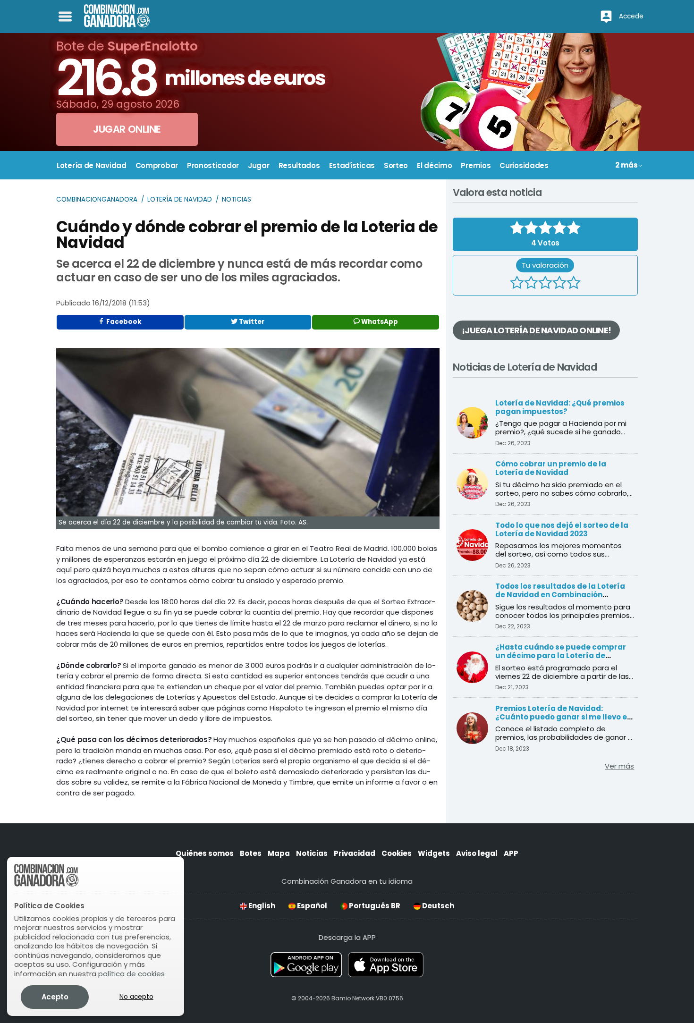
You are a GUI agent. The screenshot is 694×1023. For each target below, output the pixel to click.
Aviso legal (477, 853)
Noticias (236, 199)
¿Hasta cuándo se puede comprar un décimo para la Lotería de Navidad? (560, 655)
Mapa (279, 853)
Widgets (434, 853)
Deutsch (437, 906)
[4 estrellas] (559, 283)
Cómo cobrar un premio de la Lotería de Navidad (550, 468)
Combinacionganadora (96, 199)
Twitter (250, 321)
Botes (251, 853)
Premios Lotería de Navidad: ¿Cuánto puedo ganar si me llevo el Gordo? (562, 716)
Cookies (396, 853)
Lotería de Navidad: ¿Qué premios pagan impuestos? (560, 407)
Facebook (123, 321)
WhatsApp (379, 321)
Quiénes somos (205, 853)
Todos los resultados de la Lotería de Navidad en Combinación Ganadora (560, 594)
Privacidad (354, 853)
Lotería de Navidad (179, 199)
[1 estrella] (517, 283)
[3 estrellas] (545, 283)
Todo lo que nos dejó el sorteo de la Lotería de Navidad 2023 (561, 529)
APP (511, 853)
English (261, 906)
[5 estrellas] (574, 283)
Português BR (373, 906)
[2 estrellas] (531, 283)
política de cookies (131, 974)
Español (311, 906)
